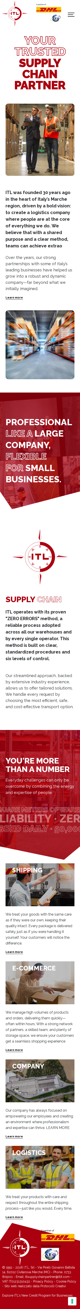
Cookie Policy (66, 1281)
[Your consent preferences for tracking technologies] (72, 1301)
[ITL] (14, 13)
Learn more (14, 297)
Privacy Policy (43, 1281)
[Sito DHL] (48, 8)
